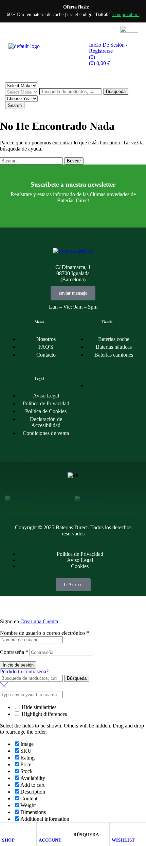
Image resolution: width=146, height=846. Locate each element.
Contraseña (14, 652)
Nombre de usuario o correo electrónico (44, 633)
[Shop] (5, 829)
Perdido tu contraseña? (24, 671)
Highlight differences (43, 714)
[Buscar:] (32, 160)
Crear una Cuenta (39, 621)
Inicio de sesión (18, 665)
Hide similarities (38, 707)
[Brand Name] (19, 498)
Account (50, 840)
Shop (8, 840)
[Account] (42, 829)
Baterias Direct (72, 527)
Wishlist (123, 840)
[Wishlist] (115, 829)
